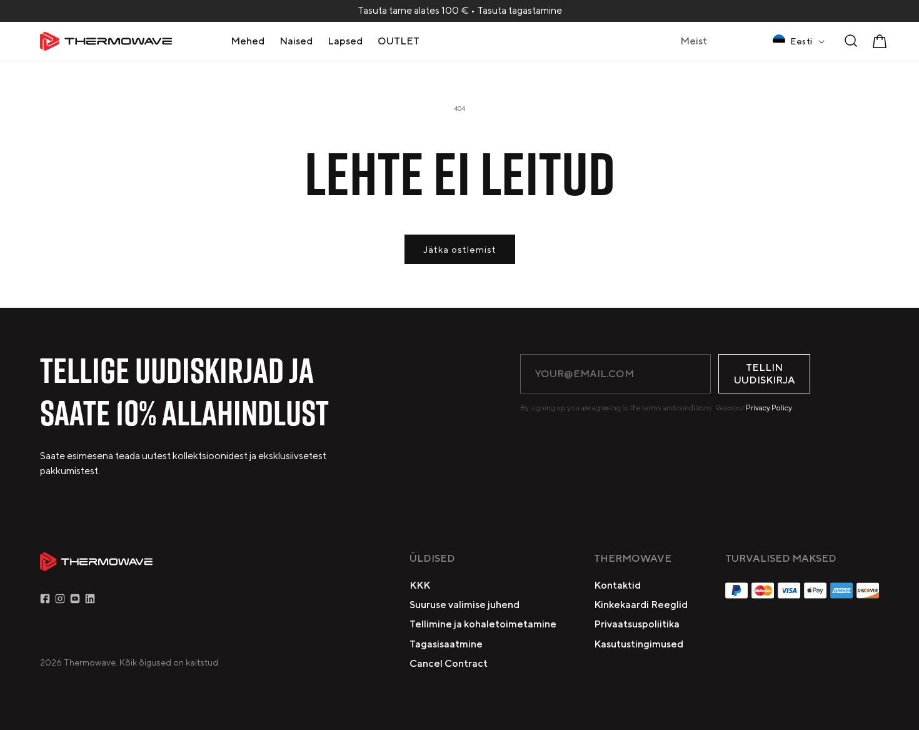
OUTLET (398, 41)
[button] (247, 41)
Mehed (247, 41)
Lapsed (345, 41)
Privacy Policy (768, 407)
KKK (419, 585)
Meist (693, 41)
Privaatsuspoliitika (637, 624)
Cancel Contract (448, 663)
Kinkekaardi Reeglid (641, 605)
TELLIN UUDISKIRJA (764, 373)
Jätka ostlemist (459, 249)
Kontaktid (617, 585)
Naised (296, 41)
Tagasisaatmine (446, 644)
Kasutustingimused (638, 644)
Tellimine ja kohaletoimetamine (482, 624)
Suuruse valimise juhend (464, 605)
